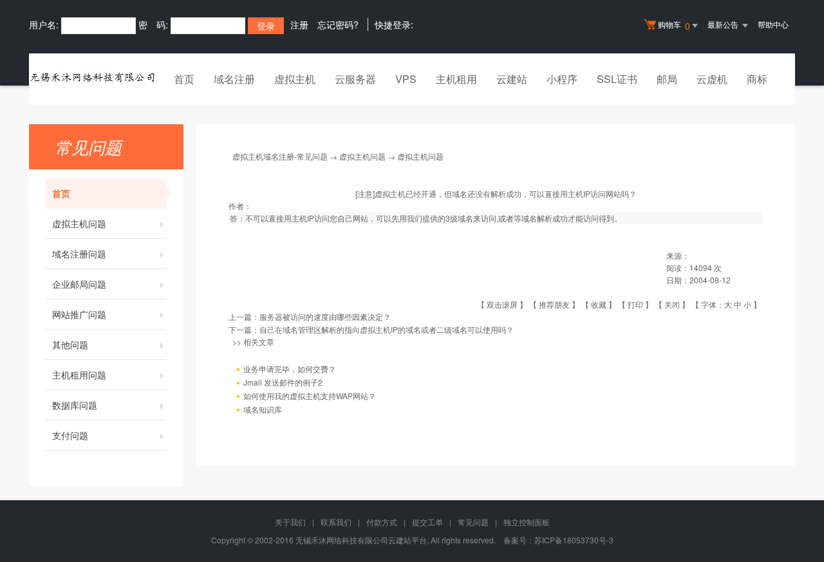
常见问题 (473, 521)
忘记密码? (338, 24)
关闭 (672, 304)
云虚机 (712, 78)
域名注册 (234, 78)
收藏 (598, 304)
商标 (757, 78)
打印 (635, 304)
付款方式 (381, 521)
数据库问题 (74, 404)
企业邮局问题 (79, 283)
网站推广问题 (79, 314)
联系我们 (336, 521)
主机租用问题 (79, 374)
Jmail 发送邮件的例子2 (283, 382)
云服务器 (355, 78)
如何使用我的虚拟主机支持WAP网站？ (309, 395)
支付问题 (70, 435)
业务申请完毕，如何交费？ (289, 368)
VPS (406, 78)
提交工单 (427, 521)
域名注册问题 (79, 253)
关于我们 (290, 521)
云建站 (511, 78)
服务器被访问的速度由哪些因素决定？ (325, 316)
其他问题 (70, 344)
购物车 (674, 25)
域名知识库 (262, 409)
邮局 (667, 78)
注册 (299, 24)
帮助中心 (773, 24)
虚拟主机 (294, 78)
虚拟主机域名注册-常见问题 (280, 156)
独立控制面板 (526, 521)
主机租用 (456, 78)
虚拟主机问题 (79, 223)
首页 (184, 78)
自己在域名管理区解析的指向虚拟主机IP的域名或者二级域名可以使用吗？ (386, 329)
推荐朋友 (554, 304)
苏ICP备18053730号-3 (573, 539)
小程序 (562, 78)
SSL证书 (617, 78)
